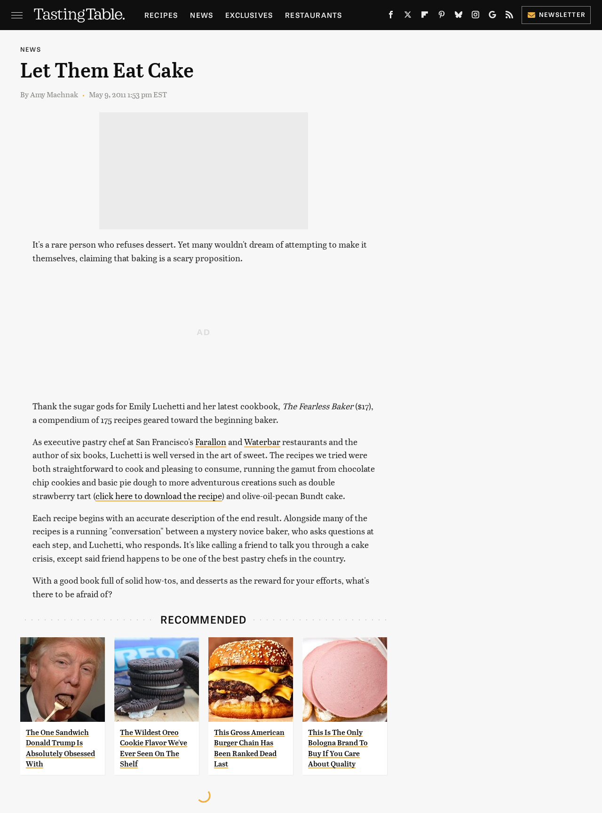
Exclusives (249, 14)
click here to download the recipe (158, 495)
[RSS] (509, 16)
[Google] (492, 16)
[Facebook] (391, 16)
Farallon (210, 441)
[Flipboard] (424, 16)
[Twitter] (407, 16)
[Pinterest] (441, 16)
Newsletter (562, 14)
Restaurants (313, 14)
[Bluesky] (458, 16)
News (201, 14)
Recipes (161, 14)
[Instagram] (475, 16)
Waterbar (262, 441)
